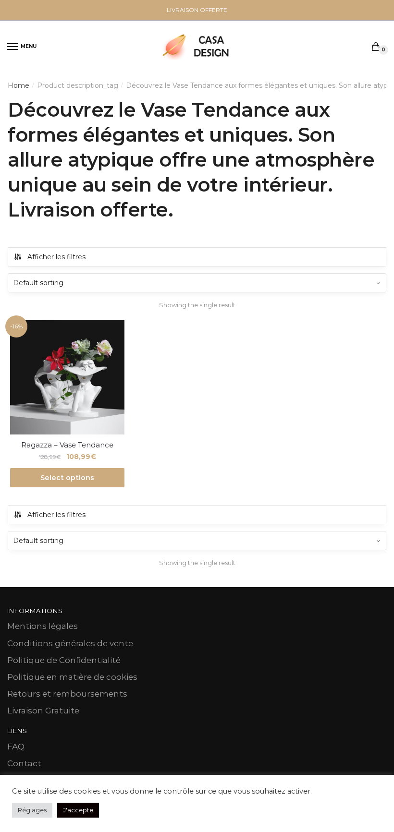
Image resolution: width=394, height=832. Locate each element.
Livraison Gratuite (43, 710)
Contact (24, 763)
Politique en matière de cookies (72, 677)
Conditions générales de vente (70, 643)
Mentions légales (42, 626)
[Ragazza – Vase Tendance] (67, 377)
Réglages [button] (32, 810)
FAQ (16, 746)
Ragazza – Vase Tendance (67, 444)
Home (18, 85)
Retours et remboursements (67, 694)
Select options (67, 477)
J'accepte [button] (78, 810)
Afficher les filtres (56, 257)
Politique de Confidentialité (64, 660)
